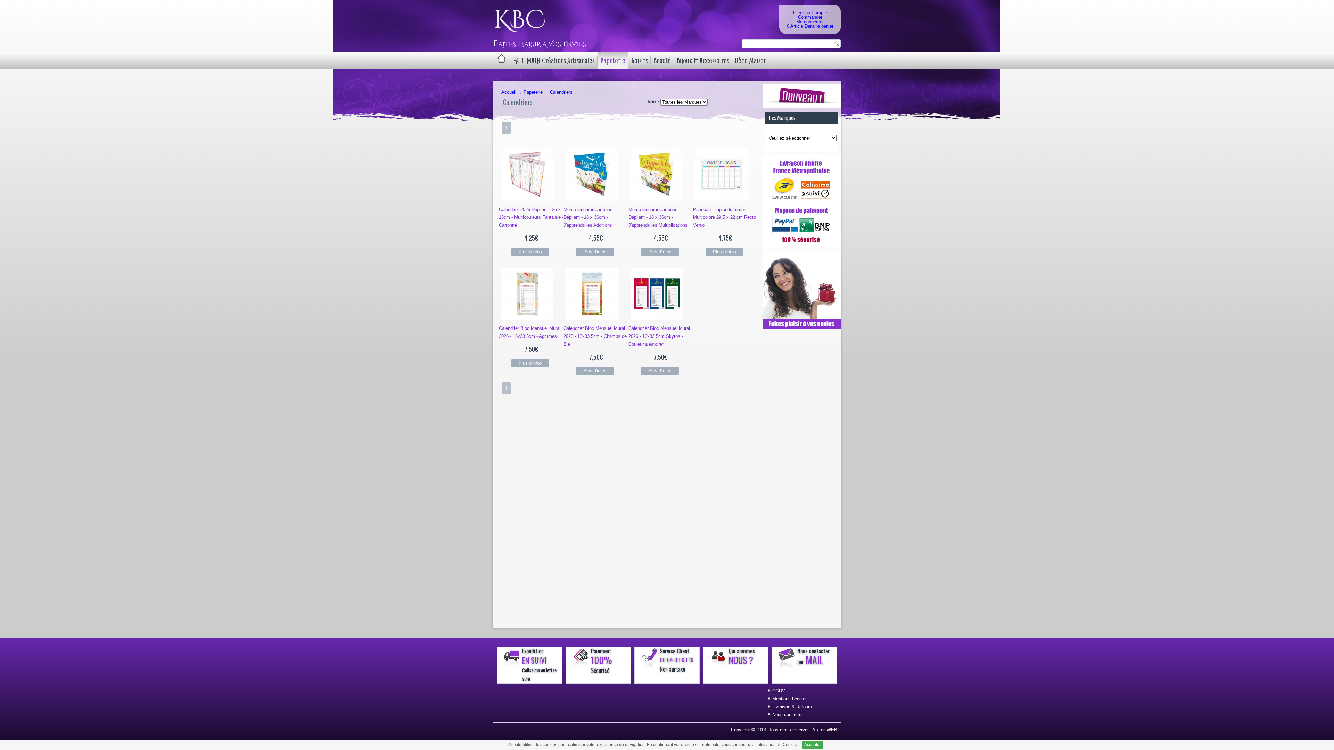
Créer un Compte (810, 12)
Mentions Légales (790, 698)
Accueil (508, 92)
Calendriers (561, 92)
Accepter (812, 744)
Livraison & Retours (792, 706)
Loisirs (639, 60)
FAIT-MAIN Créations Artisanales (553, 60)
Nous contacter (787, 714)
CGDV (778, 690)
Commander (810, 17)
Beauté (662, 60)
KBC (519, 20)
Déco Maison (751, 60)
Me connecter (810, 21)
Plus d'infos (530, 252)
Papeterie (612, 60)
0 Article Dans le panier (810, 26)
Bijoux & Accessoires (703, 60)
